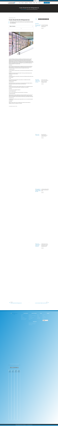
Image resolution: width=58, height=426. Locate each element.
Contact (39, 2)
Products (22, 2)
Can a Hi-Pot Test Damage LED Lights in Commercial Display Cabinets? (44, 26)
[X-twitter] (16, 367)
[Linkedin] (13, 367)
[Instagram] (15, 367)
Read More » (42, 28)
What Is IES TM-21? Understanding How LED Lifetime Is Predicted (44, 135)
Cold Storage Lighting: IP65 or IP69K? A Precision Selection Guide (45, 190)
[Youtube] (12, 367)
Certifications (30, 2)
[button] (32, 26)
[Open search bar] (40, 0)
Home (21, 9)
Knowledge (24, 9)
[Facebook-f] (10, 367)
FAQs (36, 2)
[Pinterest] (18, 367)
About (19, 2)
